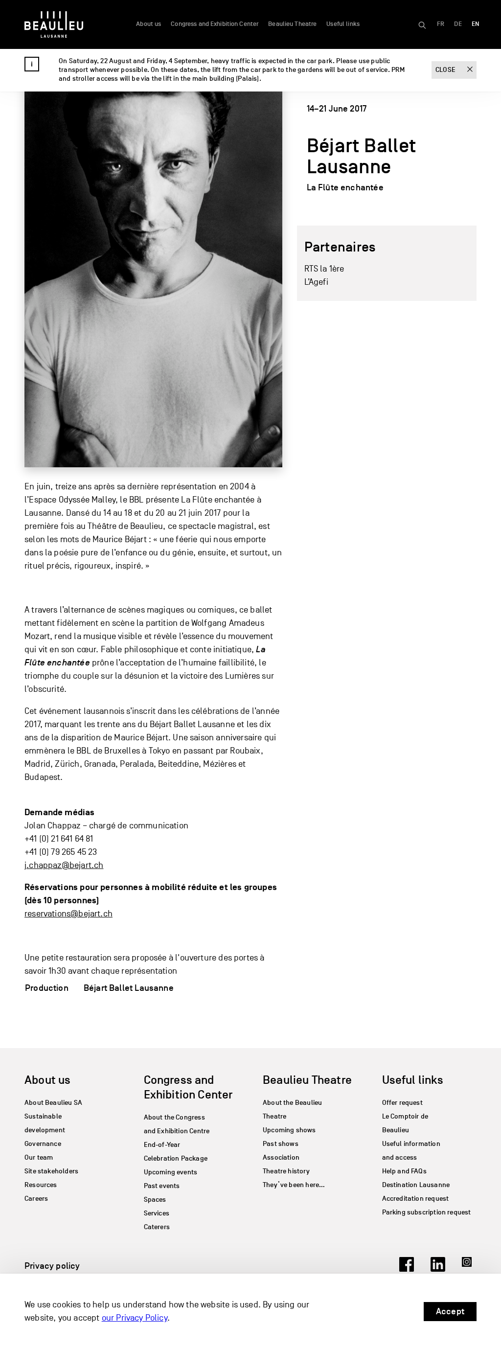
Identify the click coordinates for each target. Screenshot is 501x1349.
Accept (450, 1311)
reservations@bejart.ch (68, 914)
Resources (40, 1185)
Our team (38, 1157)
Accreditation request (415, 1198)
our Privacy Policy (134, 1318)
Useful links (343, 24)
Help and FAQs (404, 1171)
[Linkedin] (438, 1268)
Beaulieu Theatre (292, 24)
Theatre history (286, 1171)
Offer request (402, 1102)
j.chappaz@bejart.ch (63, 865)
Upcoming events (171, 1172)
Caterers (157, 1227)
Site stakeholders (51, 1171)
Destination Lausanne (416, 1185)
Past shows (280, 1144)
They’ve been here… (294, 1185)
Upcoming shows (289, 1130)
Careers (36, 1198)
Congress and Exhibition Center (214, 24)
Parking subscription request (426, 1212)
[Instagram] (469, 1268)
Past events (162, 1186)
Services (156, 1213)
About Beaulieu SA (53, 1102)
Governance (42, 1144)
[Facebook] (406, 1268)
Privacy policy (52, 1265)
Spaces (155, 1199)
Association (281, 1157)
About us (148, 24)
